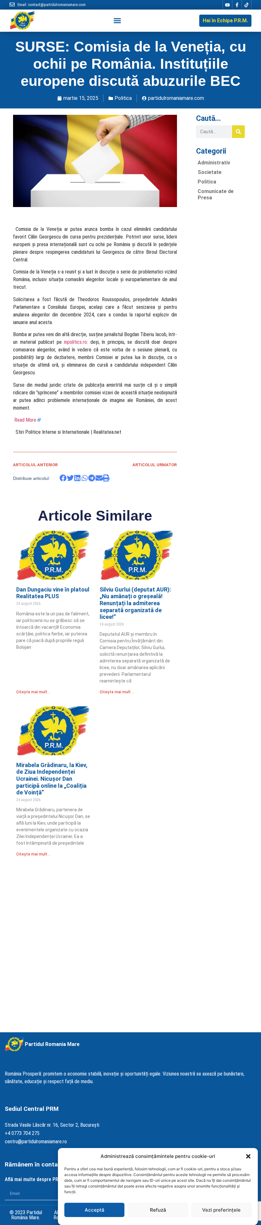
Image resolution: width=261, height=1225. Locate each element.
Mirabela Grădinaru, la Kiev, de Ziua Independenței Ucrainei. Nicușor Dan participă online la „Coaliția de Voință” (52, 779)
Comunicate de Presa (216, 194)
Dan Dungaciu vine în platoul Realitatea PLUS (52, 593)
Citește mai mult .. (33, 692)
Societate (210, 172)
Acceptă (94, 1210)
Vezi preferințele (221, 1210)
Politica (123, 98)
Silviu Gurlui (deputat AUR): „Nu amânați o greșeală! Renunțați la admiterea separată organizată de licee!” (135, 603)
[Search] (238, 131)
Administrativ (214, 163)
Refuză (158, 1210)
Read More (25, 420)
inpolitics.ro (75, 342)
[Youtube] (227, 5)
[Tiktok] (246, 5)
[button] (248, 1156)
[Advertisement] (220, 301)
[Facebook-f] (237, 5)
